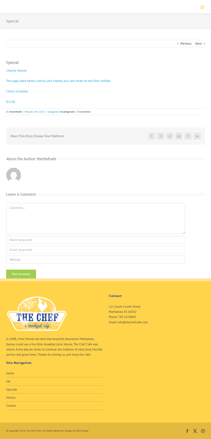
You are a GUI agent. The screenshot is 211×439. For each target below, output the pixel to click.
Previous (186, 43)
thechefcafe (15, 111)
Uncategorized (67, 111)
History (10, 397)
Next (198, 43)
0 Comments (83, 111)
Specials (11, 389)
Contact (11, 406)
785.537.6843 (127, 317)
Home (10, 373)
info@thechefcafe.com (132, 322)
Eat (8, 381)
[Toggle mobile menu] (202, 7)
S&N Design (82, 430)
